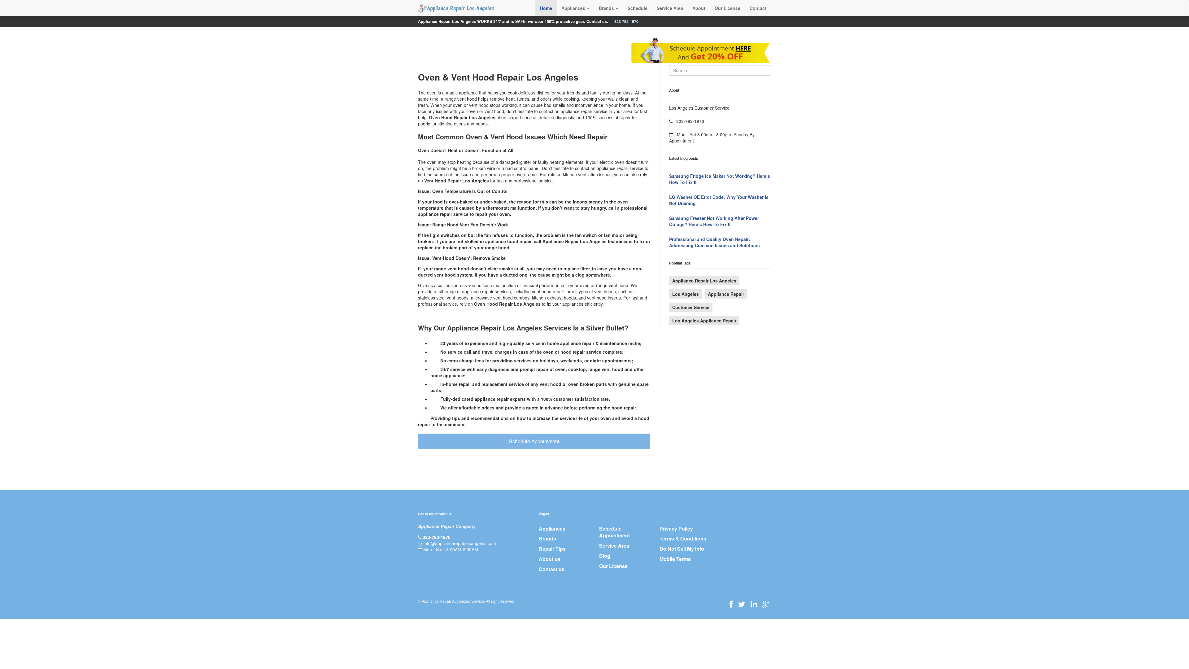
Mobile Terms (675, 558)
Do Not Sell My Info (682, 548)
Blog (604, 555)
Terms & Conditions (683, 538)
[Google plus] (765, 604)
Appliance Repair (726, 294)
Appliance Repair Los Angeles (704, 281)
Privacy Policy (676, 528)
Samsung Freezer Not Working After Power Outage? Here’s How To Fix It (714, 221)
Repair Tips (552, 548)
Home (546, 8)
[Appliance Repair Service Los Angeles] (456, 8)
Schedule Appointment (534, 441)
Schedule (637, 8)
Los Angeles (685, 294)
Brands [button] (607, 8)
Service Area (670, 8)
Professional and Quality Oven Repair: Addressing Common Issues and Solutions (714, 242)
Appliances (552, 528)
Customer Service (690, 307)
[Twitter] (741, 604)
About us (549, 558)
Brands (547, 538)
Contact (758, 8)
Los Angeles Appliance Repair (704, 320)
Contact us (551, 569)
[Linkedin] (754, 604)
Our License (727, 8)
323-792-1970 (626, 21)
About (698, 8)
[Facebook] (731, 604)
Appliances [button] (573, 8)
